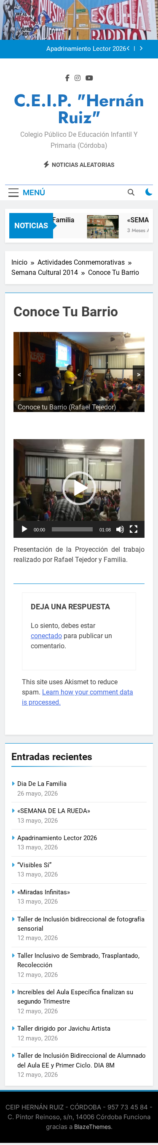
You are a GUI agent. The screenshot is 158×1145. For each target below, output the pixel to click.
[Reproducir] (24, 529)
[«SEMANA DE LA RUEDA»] (99, 231)
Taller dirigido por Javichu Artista (63, 1028)
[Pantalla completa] (133, 529)
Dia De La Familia (42, 784)
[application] (79, 488)
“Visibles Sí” (34, 865)
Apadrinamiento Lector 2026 (86, 49)
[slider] (72, 529)
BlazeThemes (92, 1126)
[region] (79, 372)
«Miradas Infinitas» (43, 892)
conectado (46, 636)
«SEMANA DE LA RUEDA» (53, 811)
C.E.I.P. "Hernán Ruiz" (79, 109)
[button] (79, 488)
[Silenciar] (120, 529)
